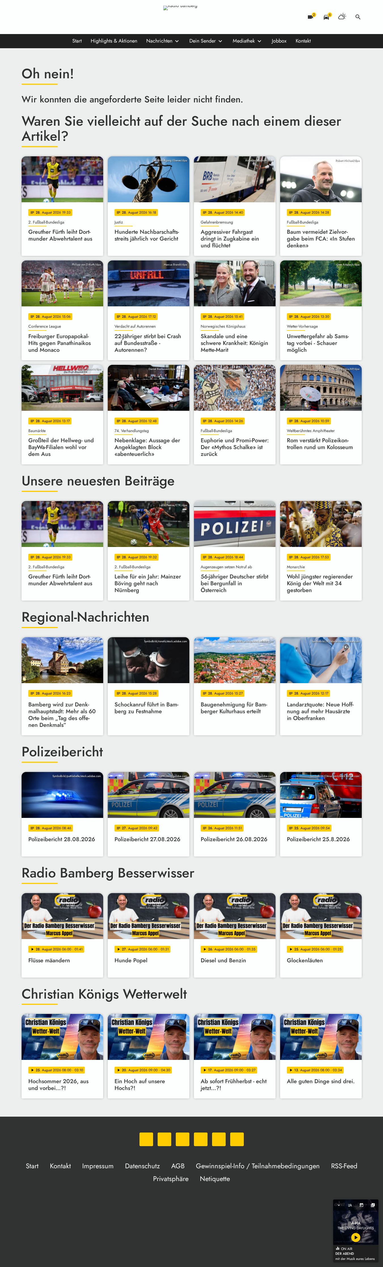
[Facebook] (38, 17)
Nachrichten (159, 41)
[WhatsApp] (27, 17)
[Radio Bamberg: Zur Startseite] (191, 17)
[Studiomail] (72, 17)
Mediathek (244, 41)
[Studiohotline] (84, 17)
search (358, 17)
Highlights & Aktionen (114, 41)
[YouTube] (61, 17)
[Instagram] (50, 17)
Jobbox (279, 41)
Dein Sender (202, 41)
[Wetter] (342, 17)
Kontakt (303, 41)
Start (77, 41)
